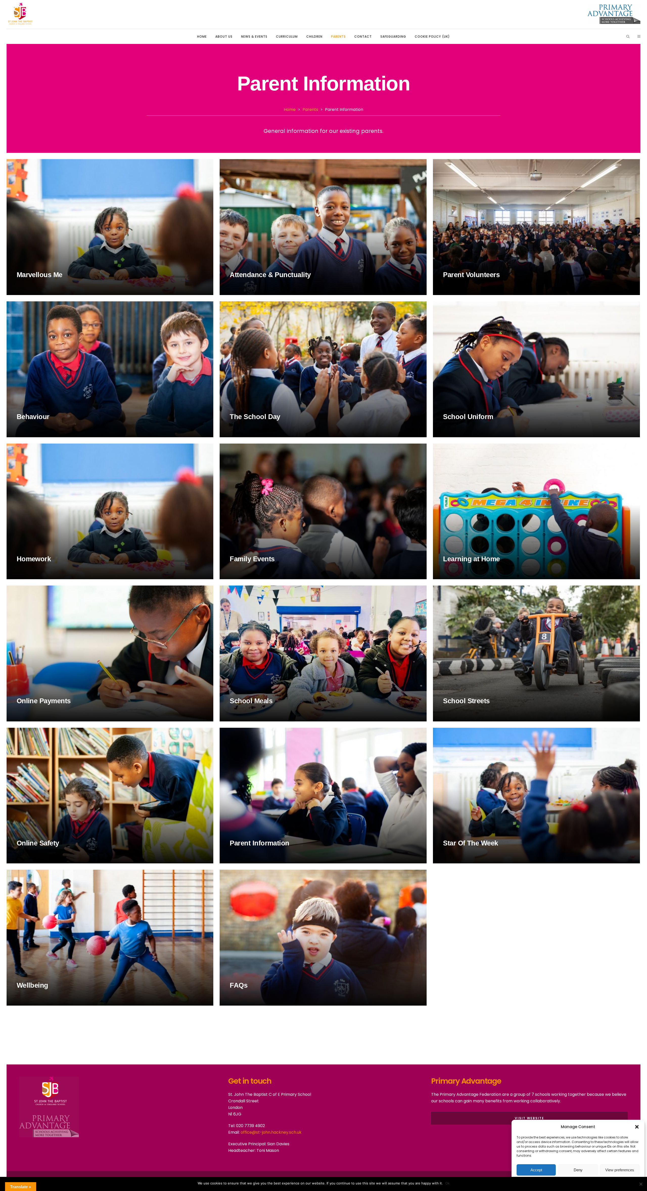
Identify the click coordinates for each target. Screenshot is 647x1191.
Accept (536, 1170)
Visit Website (529, 1118)
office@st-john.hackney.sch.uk (271, 1132)
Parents (310, 109)
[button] (636, 1126)
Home (290, 109)
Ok (447, 1183)
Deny (578, 1170)
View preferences (619, 1170)
